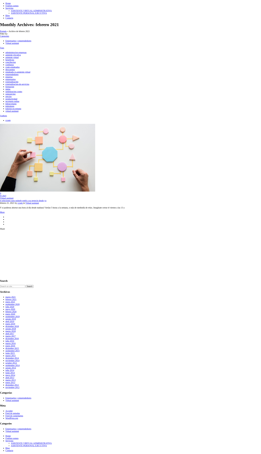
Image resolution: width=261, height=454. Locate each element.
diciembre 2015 (12, 348)
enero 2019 (10, 324)
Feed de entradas (12, 413)
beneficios (9, 60)
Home (8, 3)
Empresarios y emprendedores (18, 41)
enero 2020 (10, 314)
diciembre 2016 (12, 338)
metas (7, 89)
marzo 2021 (10, 297)
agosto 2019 (10, 319)
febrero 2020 (10, 311)
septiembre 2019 (12, 316)
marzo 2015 (10, 355)
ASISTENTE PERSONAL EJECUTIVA (29, 13)
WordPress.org (11, 418)
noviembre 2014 (12, 360)
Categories (4, 36)
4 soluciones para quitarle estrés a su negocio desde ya (23, 200)
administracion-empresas (16, 52)
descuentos (10, 69)
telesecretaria (10, 104)
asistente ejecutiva (13, 55)
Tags (2, 48)
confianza (9, 65)
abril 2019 (9, 321)
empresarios (10, 79)
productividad (11, 99)
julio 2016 (9, 341)
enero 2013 (10, 382)
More (2, 212)
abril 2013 (9, 377)
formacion (9, 87)
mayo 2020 (10, 309)
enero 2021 (10, 302)
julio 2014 (9, 370)
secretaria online (12, 101)
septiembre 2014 (12, 365)
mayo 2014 (10, 375)
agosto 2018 (10, 329)
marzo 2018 (10, 331)
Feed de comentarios (14, 416)
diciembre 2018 (12, 326)
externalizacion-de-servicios (17, 84)
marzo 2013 (10, 380)
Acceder (9, 411)
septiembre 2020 (12, 304)
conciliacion (10, 62)
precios (8, 96)
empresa (9, 77)
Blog (7, 15)
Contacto (9, 18)
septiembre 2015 (12, 351)
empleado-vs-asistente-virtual (17, 72)
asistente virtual (12, 57)
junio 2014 (10, 373)
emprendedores (11, 74)
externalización (11, 82)
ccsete (8, 120)
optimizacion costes (13, 91)
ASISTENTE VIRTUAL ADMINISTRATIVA (31, 11)
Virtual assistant (12, 43)
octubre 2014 (11, 363)
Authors (3, 116)
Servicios (9, 8)
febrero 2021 (10, 299)
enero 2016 (10, 346)
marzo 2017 (10, 336)
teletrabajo (9, 106)
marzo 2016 (10, 343)
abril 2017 (9, 333)
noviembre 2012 (12, 387)
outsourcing (10, 94)
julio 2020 (9, 307)
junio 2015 (10, 353)
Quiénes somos (11, 6)
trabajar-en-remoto (13, 109)
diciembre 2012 (12, 385)
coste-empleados (12, 67)
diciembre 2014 (12, 358)
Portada (3, 31)
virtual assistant (11, 111)
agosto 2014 (10, 368)
